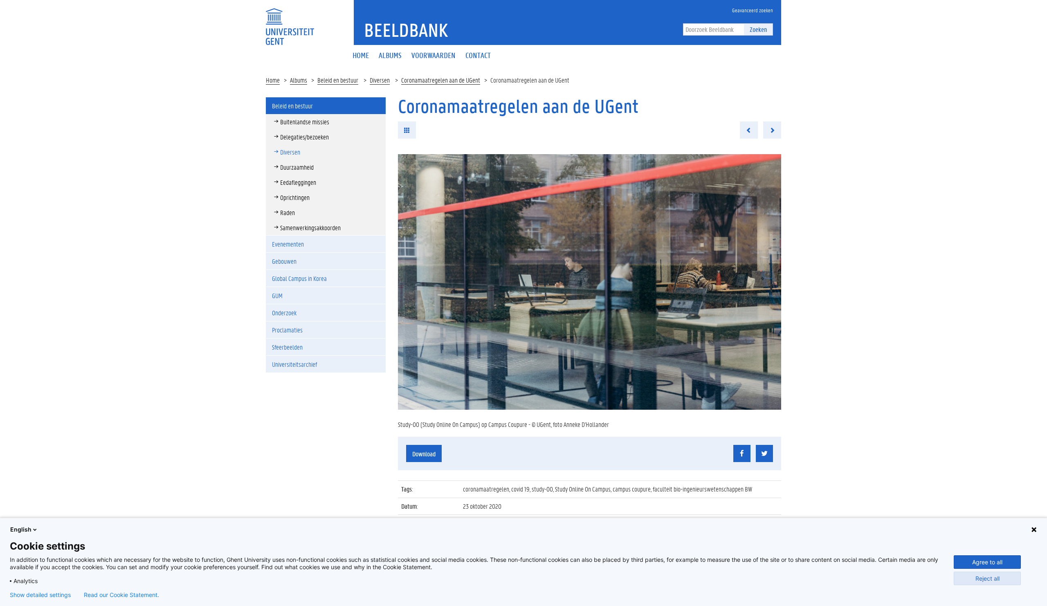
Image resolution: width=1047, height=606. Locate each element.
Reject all (987, 578)
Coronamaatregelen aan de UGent (440, 80)
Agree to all (987, 562)
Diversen (380, 80)
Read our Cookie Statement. (121, 595)
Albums (298, 80)
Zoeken (758, 29)
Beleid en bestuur (337, 80)
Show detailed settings (40, 595)
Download (424, 453)
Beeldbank (406, 30)
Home (273, 80)
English (20, 529)
